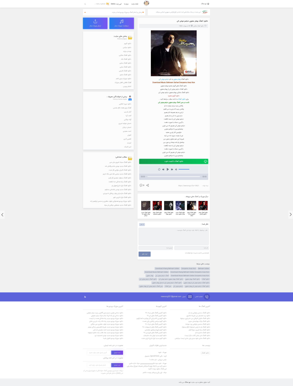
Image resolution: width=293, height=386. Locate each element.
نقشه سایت (134, 4)
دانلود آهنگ (182, 99)
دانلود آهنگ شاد (126, 59)
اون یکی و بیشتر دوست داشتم (155, 372)
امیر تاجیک (127, 147)
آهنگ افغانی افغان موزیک (123, 82)
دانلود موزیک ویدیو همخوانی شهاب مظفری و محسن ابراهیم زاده (110, 201)
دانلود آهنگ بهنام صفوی (192, 279)
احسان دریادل (127, 127)
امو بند (129, 143)
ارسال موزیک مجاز (95, 26)
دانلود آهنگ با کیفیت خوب (173, 161)
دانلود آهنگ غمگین (198, 26)
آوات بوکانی (127, 119)
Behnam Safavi (203, 268)
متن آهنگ (168, 286)
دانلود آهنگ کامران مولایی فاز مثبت (120, 170)
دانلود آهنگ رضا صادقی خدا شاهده (120, 181)
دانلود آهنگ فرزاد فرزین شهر (122, 197)
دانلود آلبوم (127, 43)
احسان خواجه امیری (125, 123)
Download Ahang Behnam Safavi (167, 268)
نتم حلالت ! (158, 359)
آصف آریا (128, 115)
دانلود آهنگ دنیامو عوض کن (148, 279)
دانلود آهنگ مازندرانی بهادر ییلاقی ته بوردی (117, 193)
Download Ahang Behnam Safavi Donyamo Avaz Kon (190, 272)
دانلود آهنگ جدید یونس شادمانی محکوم (118, 189)
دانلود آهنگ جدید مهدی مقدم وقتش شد (118, 166)
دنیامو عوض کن (164, 79)
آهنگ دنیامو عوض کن (162, 275)
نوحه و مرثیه (127, 51)
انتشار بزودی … (126, 86)
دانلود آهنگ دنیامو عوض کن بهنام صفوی (197, 286)
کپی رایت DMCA (116, 4)
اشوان (129, 135)
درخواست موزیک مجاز (122, 26)
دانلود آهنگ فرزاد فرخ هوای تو (121, 185)
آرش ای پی (127, 111)
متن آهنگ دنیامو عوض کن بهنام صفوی (151, 286)
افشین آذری (127, 139)
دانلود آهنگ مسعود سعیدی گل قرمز (120, 178)
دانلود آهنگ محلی (125, 63)
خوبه (162, 352)
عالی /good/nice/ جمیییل (156, 356)
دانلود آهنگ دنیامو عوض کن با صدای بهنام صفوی (166, 283)
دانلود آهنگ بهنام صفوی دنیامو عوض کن (192, 21)
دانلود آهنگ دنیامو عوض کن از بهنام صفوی (196, 283)
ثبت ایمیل (117, 352)
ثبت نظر (144, 254)
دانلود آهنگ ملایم (125, 74)
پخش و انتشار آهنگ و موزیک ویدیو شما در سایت (127, 12)
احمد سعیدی (127, 131)
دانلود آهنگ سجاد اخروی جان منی (120, 162)
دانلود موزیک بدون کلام (123, 78)
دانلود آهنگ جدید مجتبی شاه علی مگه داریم (117, 174)
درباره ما (126, 4)
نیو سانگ (204, 4)
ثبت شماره (117, 365)
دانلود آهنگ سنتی (125, 67)
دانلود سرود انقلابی (125, 104)
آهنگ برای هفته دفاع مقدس (122, 108)
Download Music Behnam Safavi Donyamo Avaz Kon (190, 275)
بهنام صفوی (177, 79)
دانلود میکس (127, 47)
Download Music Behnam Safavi (156, 272)
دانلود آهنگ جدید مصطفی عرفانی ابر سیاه (117, 205)
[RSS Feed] (86, 297)
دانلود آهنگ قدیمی (125, 71)
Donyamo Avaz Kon (189, 268)
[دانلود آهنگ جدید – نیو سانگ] (146, 3)
